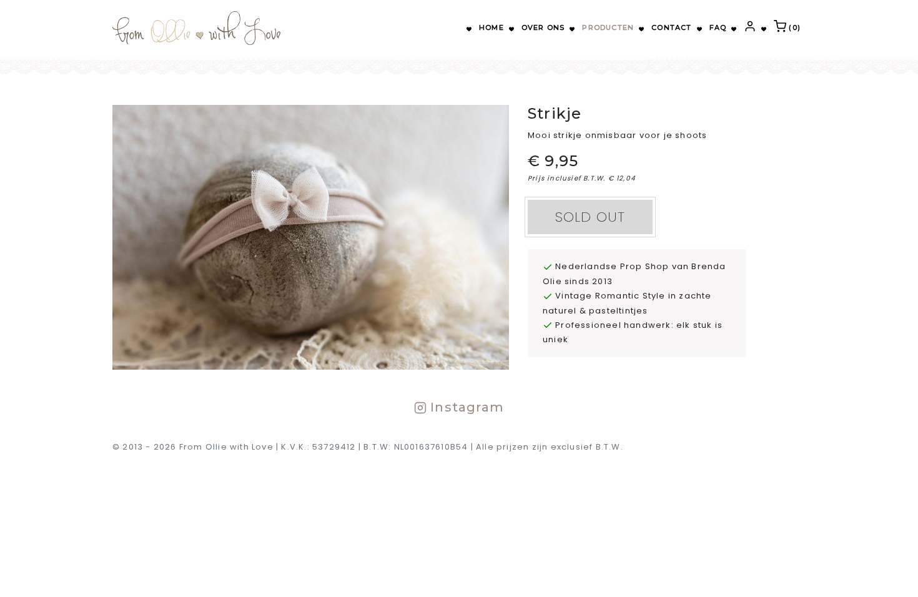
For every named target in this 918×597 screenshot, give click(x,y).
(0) (793, 27)
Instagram (465, 407)
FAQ (718, 27)
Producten (608, 27)
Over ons (543, 27)
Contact (671, 27)
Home (491, 27)
